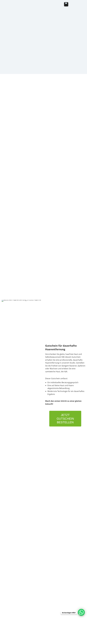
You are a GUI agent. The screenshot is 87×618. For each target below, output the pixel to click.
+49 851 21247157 (9, 493)
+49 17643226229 (9, 495)
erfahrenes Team (45, 132)
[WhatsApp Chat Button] (81, 612)
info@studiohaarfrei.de (11, 499)
